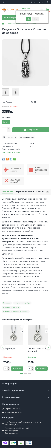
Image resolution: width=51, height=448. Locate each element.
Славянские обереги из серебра (21, 24)
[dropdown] (3, 2)
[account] (47, 2)
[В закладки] (22, 326)
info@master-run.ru (13, 412)
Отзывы (42, 191)
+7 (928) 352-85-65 (13, 409)
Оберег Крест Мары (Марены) (37, 349)
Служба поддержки (13, 390)
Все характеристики (11, 152)
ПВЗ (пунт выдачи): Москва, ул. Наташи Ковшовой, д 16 (23, 423)
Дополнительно (10, 397)
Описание (7, 191)
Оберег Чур (9, 348)
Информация (9, 383)
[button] (21, 373)
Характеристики (25, 191)
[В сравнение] (22, 331)
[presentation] (3, 347)
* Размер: (6, 118)
